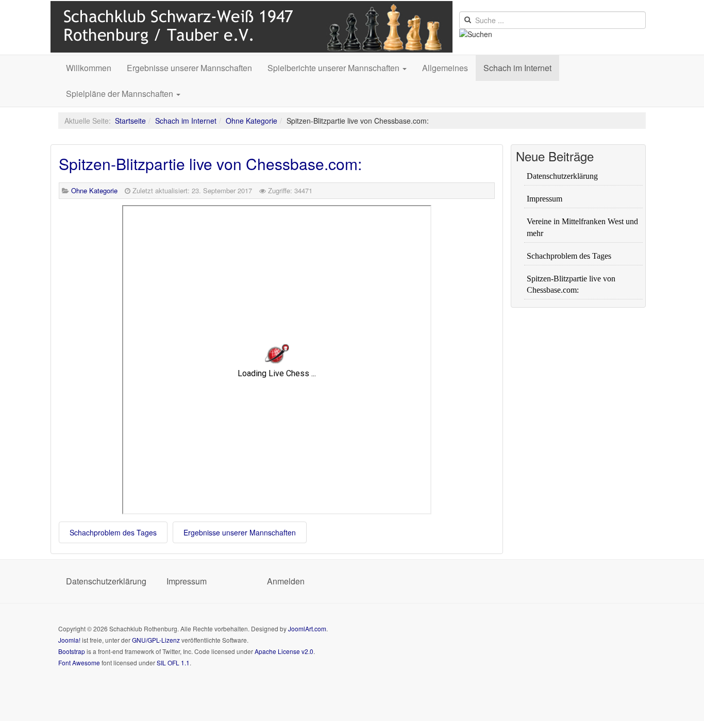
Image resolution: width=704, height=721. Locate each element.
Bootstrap (71, 651)
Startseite (130, 120)
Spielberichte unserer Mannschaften (334, 68)
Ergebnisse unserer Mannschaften (189, 68)
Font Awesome (79, 662)
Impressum (186, 581)
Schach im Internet (517, 68)
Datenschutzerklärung (104, 581)
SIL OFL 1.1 (173, 662)
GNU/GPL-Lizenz (156, 639)
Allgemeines (445, 68)
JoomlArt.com (307, 628)
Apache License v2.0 (284, 651)
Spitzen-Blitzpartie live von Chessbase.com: (210, 164)
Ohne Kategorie (251, 120)
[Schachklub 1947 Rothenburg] (253, 27)
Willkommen (88, 68)
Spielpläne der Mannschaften (120, 93)
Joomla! (69, 639)
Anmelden (286, 581)
